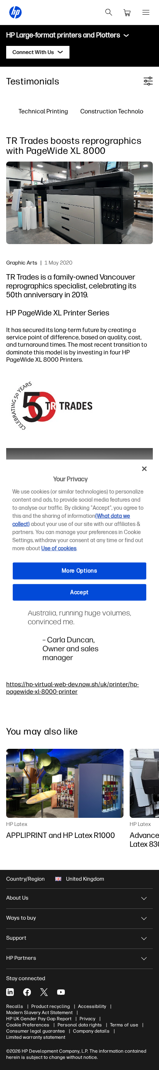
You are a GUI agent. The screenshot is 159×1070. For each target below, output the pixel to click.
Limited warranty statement (35, 1037)
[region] (79, 535)
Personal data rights (80, 1025)
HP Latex (16, 824)
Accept (79, 592)
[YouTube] (61, 992)
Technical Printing (43, 111)
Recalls (14, 1006)
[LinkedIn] (10, 992)
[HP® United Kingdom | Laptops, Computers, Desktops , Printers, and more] (15, 12)
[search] (109, 12)
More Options (79, 571)
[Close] (144, 468)
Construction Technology (115, 111)
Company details (91, 1031)
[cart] (127, 12)
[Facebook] (27, 992)
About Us (17, 898)
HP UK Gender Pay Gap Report (38, 1018)
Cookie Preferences (27, 1025)
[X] (44, 992)
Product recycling (50, 1006)
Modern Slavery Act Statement (39, 1012)
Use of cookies (58, 548)
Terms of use (124, 1025)
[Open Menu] (146, 12)
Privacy (87, 1018)
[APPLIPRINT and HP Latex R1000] (64, 783)
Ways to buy (21, 918)
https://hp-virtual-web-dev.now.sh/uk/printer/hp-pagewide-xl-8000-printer (72, 687)
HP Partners (21, 958)
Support (16, 938)
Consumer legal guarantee (35, 1031)
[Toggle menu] (126, 35)
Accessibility (92, 1006)
